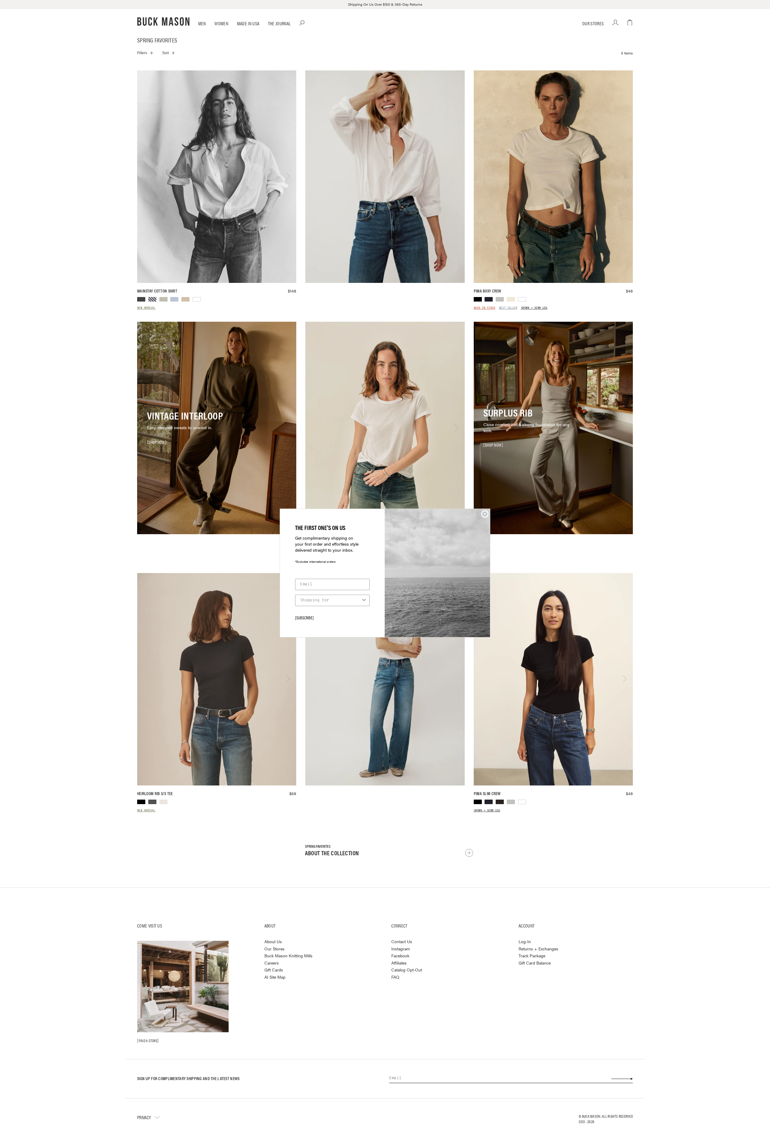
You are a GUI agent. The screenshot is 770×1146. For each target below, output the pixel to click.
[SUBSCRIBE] (304, 618)
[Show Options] (364, 600)
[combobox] (330, 600)
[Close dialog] (485, 514)
